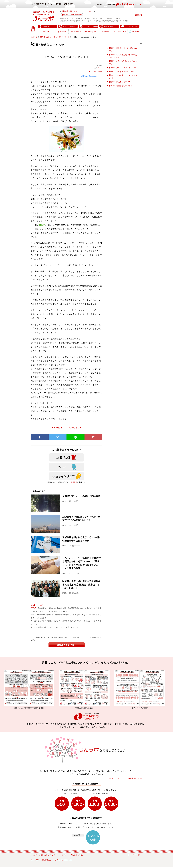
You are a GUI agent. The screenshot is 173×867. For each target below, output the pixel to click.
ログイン (90, 11)
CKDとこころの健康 (83, 708)
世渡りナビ (46, 26)
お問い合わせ (44, 855)
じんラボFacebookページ (92, 76)
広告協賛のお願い (77, 855)
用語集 (139, 15)
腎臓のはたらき (138, 708)
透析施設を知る (96, 71)
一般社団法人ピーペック (49, 860)
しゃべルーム (45, 32)
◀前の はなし (58, 427)
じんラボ (34, 37)
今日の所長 (108, 26)
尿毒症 (42, 225)
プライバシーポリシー (60, 855)
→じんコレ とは (114, 778)
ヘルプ (34, 855)
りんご (99, 68)
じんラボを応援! (131, 26)
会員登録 (74, 482)
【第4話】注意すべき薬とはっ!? (121, 71)
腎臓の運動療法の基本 (27, 708)
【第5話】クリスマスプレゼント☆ (122, 68)
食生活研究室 (76, 32)
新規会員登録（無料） (70, 11)
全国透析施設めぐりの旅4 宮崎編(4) (81, 496)
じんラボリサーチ (91, 26)
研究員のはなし (90, 32)
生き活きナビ (61, 32)
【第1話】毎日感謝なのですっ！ (121, 86)
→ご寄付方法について (133, 778)
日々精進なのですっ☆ (61, 37)
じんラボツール (120, 32)
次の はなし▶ (75, 427)
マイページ (135, 32)
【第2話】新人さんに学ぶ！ (119, 82)
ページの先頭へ (135, 855)
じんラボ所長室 (69, 26)
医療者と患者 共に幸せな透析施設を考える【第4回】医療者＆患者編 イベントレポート (81, 584)
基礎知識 (105, 32)
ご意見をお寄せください (66, 645)
